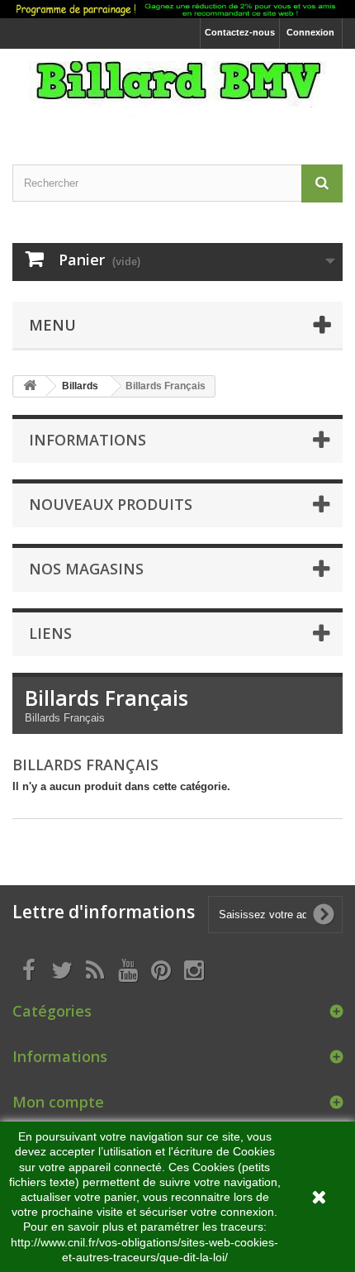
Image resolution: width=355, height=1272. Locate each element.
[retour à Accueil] (29, 386)
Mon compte (58, 1102)
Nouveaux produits (110, 504)
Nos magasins (86, 569)
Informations (87, 440)
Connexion (310, 32)
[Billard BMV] (177, 92)
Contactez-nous (240, 32)
